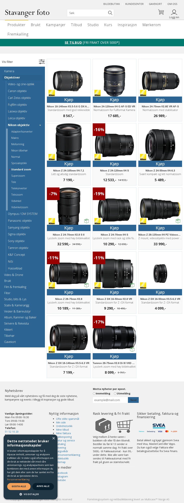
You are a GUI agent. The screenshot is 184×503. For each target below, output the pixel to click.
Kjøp (68, 99)
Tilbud (76, 24)
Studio (93, 24)
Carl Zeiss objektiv (19, 98)
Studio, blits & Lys (15, 299)
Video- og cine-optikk (21, 84)
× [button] (53, 438)
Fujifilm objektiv (17, 105)
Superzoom (18, 175)
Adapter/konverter (22, 131)
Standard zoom (21, 169)
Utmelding (123, 393)
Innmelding (103, 393)
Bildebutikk (111, 4)
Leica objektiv (16, 118)
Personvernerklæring (68, 455)
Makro (15, 138)
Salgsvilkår (62, 451)
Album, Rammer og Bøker (20, 317)
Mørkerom (151, 24)
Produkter (17, 24)
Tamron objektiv (18, 248)
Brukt (36, 24)
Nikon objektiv (18, 125)
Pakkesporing (64, 437)
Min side (61, 422)
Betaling (61, 444)
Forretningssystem (98, 499)
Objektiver (12, 77)
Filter (7, 293)
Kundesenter (134, 4)
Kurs (108, 24)
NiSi (10, 261)
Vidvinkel (16, 201)
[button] (30, 494)
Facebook (62, 473)
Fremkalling (18, 34)
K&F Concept (16, 255)
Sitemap (61, 462)
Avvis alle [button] (43, 486)
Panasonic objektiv (20, 221)
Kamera (9, 71)
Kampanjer (56, 24)
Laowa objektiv (17, 111)
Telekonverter (19, 188)
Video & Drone (13, 275)
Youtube (61, 480)
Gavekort (155, 4)
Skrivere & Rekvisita (16, 323)
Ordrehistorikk (64, 426)
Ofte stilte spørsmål (67, 419)
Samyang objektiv (19, 227)
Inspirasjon (127, 24)
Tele (13, 182)
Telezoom (17, 194)
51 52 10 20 (12, 431)
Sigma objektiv (17, 234)
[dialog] (31, 467)
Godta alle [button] (19, 486)
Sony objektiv (16, 241)
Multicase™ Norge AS (156, 499)
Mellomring (17, 144)
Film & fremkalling (15, 287)
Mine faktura (63, 433)
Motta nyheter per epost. (109, 389)
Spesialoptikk (19, 163)
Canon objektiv (17, 91)
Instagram (62, 476)
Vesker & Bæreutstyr (17, 311)
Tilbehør (9, 336)
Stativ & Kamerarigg (16, 305)
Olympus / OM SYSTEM (23, 214)
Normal (15, 156)
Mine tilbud (62, 429)
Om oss (172, 4)
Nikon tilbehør (19, 150)
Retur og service (65, 440)
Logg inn (174, 17)
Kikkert (8, 330)
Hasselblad (15, 268)
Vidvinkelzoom (19, 207)
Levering (61, 447)
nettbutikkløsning (123, 499)
